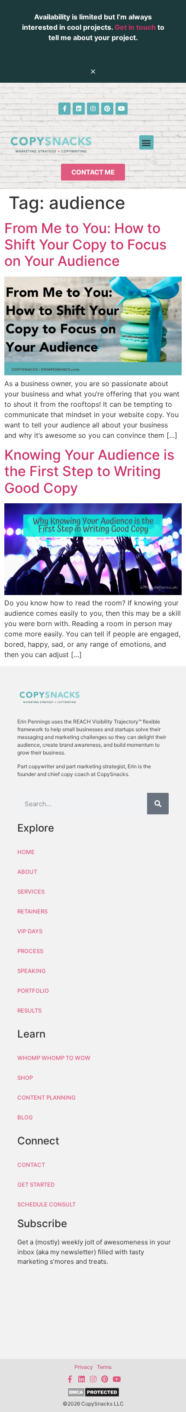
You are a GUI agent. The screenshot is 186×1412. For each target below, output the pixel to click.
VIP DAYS (29, 931)
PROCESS (30, 951)
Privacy (83, 1367)
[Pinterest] (107, 109)
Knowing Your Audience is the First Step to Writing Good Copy (89, 471)
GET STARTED (36, 1184)
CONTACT (31, 1164)
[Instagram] (93, 109)
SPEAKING (31, 970)
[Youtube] (121, 109)
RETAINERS (32, 911)
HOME (26, 851)
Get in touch (135, 27)
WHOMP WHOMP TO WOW (53, 1057)
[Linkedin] (79, 109)
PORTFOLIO (33, 990)
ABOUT (27, 871)
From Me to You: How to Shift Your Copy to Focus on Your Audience (85, 245)
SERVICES (31, 891)
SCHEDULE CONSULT (46, 1204)
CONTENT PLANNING (46, 1097)
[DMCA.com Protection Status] (93, 1393)
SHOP (25, 1077)
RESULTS (29, 1010)
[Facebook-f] (64, 109)
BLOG (25, 1117)
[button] (146, 142)
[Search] (158, 803)
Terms (104, 1367)
